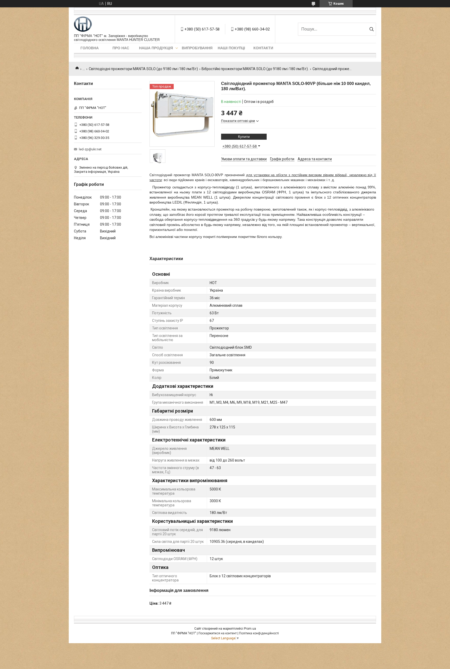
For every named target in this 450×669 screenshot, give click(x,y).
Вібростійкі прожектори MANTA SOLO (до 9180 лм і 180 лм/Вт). (255, 69)
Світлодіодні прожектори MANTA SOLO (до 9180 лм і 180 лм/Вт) (143, 69)
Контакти (263, 48)
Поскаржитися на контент (217, 633)
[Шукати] (371, 29)
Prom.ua (250, 628)
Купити (244, 136)
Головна (89, 48)
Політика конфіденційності (259, 633)
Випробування (197, 48)
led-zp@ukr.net (90, 149)
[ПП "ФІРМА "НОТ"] (83, 24)
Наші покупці (231, 48)
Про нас (121, 48)
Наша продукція (156, 48)
